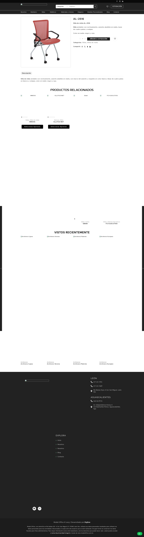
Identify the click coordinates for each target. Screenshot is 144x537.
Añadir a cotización (98, 39)
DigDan (87, 522)
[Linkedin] (122, 1)
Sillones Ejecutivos (114, 221)
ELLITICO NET (59, 122)
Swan (85, 223)
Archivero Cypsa (27, 364)
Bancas (56, 120)
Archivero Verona (53, 364)
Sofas (87, 221)
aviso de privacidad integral (61, 533)
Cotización (117, 6)
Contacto (116, 12)
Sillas (43, 12)
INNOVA (32, 122)
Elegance (80, 12)
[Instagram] (119, 1)
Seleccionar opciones (32, 127)
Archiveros (24, 362)
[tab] (26, 73)
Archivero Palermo (80, 364)
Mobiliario (34, 12)
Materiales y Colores (67, 12)
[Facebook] (117, 1)
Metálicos (53, 12)
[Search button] (95, 6)
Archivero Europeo (106, 364)
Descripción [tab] (26, 73)
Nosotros (24, 12)
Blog (108, 12)
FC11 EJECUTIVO (112, 223)
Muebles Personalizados (95, 12)
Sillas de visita (92, 42)
